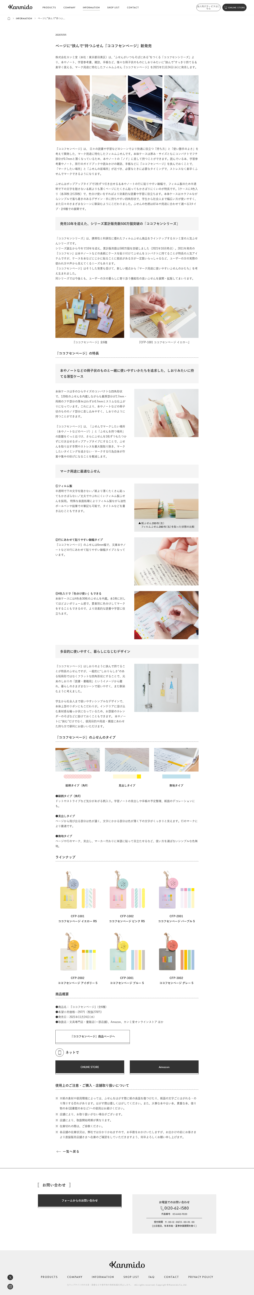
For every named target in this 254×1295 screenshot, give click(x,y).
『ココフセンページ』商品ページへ (92, 1036)
